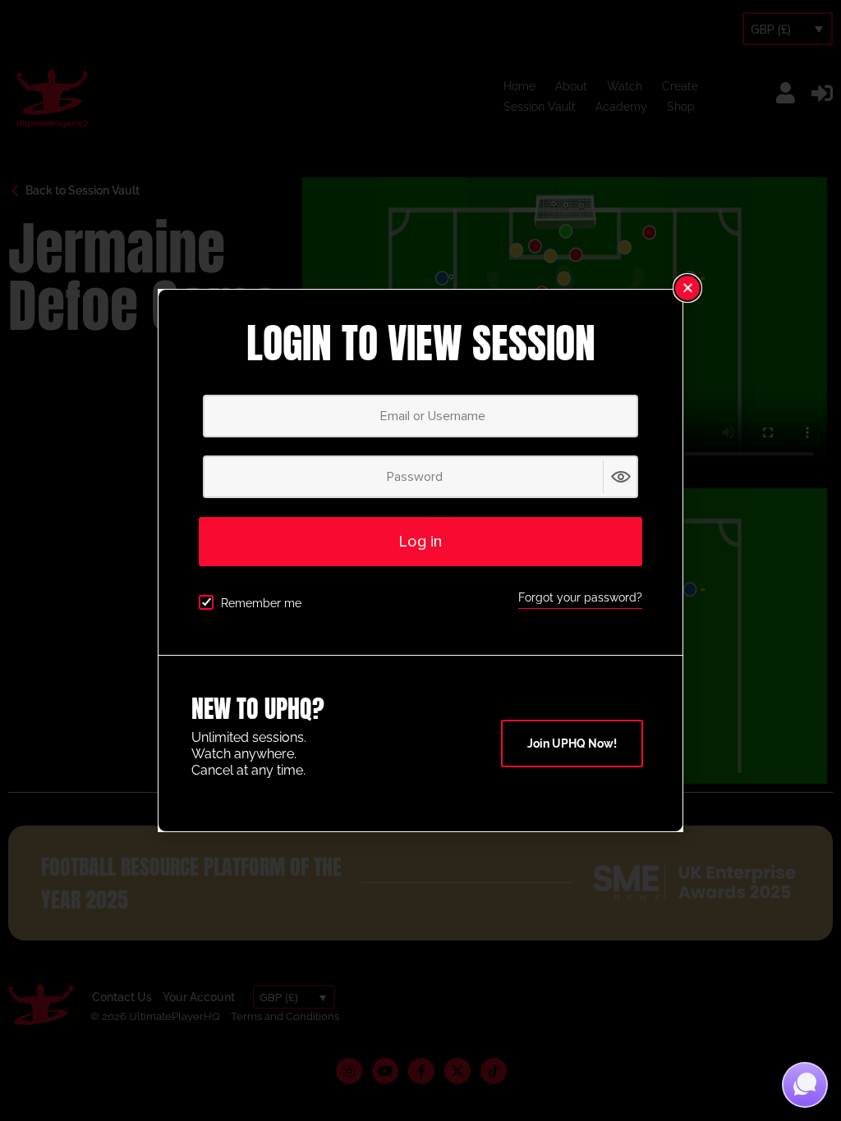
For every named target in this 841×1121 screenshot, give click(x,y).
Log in (420, 541)
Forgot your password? (580, 597)
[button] (687, 288)
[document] (420, 560)
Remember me (261, 603)
